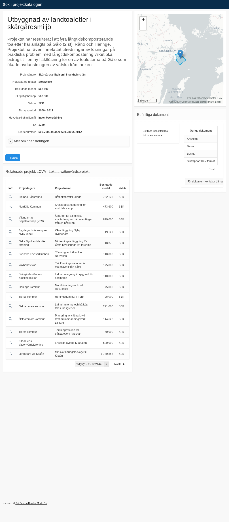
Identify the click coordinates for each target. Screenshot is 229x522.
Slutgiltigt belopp (25, 96)
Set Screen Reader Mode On (31, 503)
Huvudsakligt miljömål (22, 117)
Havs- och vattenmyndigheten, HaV (204, 98)
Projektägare (28, 74)
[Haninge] (180, 54)
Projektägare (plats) (24, 81)
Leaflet (218, 101)
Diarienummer (27, 132)
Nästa (118, 364)
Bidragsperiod (27, 110)
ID (34, 124)
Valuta (32, 103)
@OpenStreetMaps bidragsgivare (196, 101)
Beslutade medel (25, 89)
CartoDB (173, 101)
